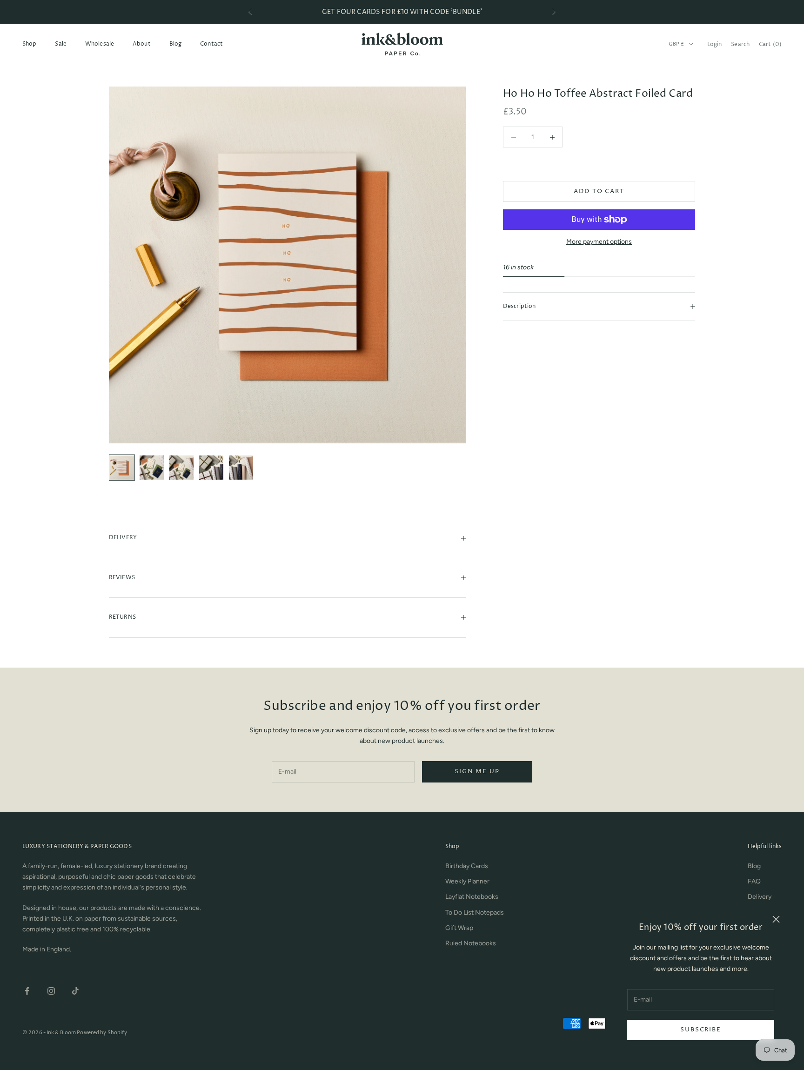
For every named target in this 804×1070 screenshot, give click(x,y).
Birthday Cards (466, 866)
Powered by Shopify (102, 1032)
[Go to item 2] (152, 468)
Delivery (759, 897)
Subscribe (700, 1029)
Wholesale (99, 44)
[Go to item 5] (241, 468)
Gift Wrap (459, 928)
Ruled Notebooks (470, 943)
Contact (211, 44)
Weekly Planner (467, 881)
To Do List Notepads (474, 912)
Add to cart (599, 191)
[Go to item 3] (181, 468)
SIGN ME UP (477, 771)
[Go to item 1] (122, 468)
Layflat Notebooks (471, 897)
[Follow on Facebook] (27, 991)
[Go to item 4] (211, 468)
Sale (60, 44)
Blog (175, 44)
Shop (29, 44)
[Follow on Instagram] (51, 991)
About (142, 44)
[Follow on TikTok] (75, 991)
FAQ (754, 881)
